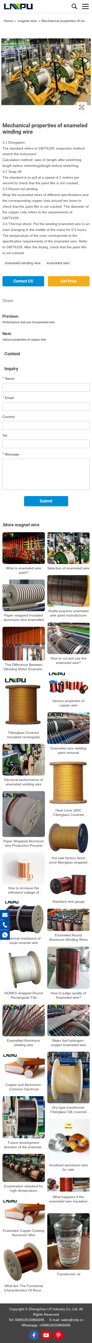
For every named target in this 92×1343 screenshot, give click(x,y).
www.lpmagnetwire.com (32, 107)
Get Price (69, 281)
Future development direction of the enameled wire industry (23, 1145)
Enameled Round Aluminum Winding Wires (68, 937)
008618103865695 (29, 1320)
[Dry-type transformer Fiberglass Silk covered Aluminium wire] (68, 1077)
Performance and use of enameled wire (28, 322)
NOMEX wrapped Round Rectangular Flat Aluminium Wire (23, 995)
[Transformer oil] (68, 1241)
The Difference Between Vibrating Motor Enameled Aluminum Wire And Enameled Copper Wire (23, 667)
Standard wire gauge (68, 902)
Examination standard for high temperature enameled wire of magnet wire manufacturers (23, 1188)
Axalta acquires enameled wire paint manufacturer (68, 613)
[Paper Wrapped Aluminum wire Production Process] (23, 814)
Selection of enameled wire (68, 568)
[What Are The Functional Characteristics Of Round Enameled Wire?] (23, 1262)
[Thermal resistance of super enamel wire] (23, 916)
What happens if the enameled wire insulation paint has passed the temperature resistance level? (68, 1199)
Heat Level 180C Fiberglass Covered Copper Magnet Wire (68, 812)
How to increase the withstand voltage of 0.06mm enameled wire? (23, 890)
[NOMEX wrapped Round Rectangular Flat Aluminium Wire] (23, 969)
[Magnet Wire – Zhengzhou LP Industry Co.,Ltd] (26, 6)
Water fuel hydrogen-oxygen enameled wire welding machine (68, 1042)
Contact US (23, 281)
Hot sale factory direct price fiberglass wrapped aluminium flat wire (68, 860)
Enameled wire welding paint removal (68, 750)
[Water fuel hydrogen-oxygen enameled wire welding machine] (68, 1020)
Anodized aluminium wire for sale (68, 1167)
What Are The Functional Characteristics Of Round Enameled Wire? (23, 1288)
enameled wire (58, 263)
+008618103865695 (55, 1325)
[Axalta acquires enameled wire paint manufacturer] (68, 591)
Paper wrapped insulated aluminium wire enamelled (23, 617)
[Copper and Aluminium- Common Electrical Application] (23, 1066)
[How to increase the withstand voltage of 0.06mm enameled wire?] (23, 868)
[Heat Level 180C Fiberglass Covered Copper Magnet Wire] (68, 782)
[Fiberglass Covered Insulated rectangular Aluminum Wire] (23, 702)
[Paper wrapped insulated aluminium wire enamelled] (23, 595)
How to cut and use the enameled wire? (68, 660)
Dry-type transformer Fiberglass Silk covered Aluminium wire (68, 1109)
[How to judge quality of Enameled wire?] (68, 968)
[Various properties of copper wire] (68, 683)
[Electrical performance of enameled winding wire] (23, 759)
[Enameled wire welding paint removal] (68, 728)
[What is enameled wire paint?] (23, 548)
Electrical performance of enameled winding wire (23, 782)
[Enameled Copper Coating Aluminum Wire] (23, 1212)
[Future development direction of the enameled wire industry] (23, 1117)
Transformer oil (68, 1274)
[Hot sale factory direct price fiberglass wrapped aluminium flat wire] (68, 838)
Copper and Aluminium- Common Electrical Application (23, 1087)
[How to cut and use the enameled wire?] (68, 638)
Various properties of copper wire (24, 339)
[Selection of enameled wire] (68, 548)
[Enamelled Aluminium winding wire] (23, 1020)
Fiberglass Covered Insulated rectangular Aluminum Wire (23, 734)
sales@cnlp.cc (72, 1320)
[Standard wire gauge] (68, 883)
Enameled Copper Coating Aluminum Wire (23, 1233)
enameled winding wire (22, 263)
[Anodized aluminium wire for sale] (68, 1140)
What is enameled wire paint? (23, 570)
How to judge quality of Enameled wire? (68, 995)
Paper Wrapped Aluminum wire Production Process (23, 843)
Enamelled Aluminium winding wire (23, 1043)
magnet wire (27, 21)
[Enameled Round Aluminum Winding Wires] (68, 920)
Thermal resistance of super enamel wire (23, 940)
